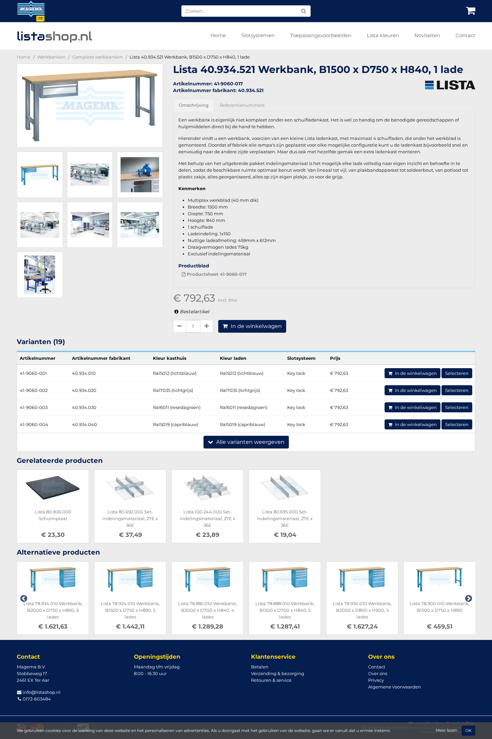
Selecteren (457, 373)
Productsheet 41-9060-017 (216, 274)
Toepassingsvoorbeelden (320, 35)
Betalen (259, 666)
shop (54, 36)
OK (468, 730)
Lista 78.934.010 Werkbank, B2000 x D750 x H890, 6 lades (53, 610)
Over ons (377, 673)
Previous (23, 598)
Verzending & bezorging (277, 673)
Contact (465, 35)
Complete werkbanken (97, 57)
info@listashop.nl (41, 692)
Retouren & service (271, 680)
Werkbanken (51, 57)
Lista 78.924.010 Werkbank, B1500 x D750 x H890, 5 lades (130, 610)
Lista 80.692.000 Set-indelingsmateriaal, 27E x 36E (130, 518)
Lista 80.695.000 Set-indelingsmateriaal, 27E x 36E (285, 518)
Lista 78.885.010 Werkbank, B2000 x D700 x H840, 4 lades (207, 610)
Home (218, 35)
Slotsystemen (258, 35)
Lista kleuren (383, 35)
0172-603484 (36, 699)
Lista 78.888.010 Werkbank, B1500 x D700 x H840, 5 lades (285, 610)
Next (468, 598)
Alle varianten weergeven (249, 442)
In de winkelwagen (255, 326)
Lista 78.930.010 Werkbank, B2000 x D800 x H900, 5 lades (362, 610)
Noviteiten (427, 35)
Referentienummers (242, 105)
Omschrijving (194, 105)
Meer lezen (446, 730)
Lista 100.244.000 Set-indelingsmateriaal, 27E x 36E (207, 518)
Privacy (376, 680)
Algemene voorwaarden (394, 686)
